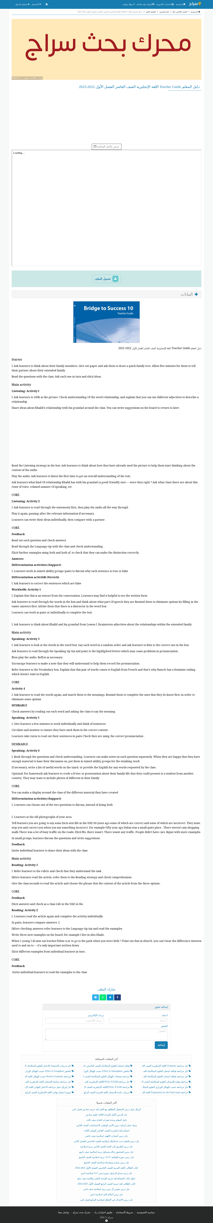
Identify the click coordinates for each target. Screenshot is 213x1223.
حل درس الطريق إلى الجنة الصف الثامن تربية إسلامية (106, 1146)
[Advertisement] (106, 117)
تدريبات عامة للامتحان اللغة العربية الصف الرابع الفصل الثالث (105, 1092)
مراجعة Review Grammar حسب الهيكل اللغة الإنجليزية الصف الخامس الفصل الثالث (47, 1076)
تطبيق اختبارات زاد (103, 1212)
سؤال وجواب (127, 4)
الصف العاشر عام (180, 12)
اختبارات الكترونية (164, 4)
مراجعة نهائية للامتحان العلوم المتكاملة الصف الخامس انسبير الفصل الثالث (164, 1082)
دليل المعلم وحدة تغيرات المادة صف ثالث (106, 1120)
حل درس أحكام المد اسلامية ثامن (106, 1194)
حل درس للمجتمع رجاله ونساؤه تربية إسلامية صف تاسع (106, 1152)
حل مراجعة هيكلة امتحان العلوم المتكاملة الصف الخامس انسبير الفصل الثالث (164, 1071)
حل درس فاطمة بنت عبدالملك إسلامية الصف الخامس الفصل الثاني (106, 1141)
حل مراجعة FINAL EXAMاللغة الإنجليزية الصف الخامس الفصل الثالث (105, 1082)
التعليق (164, 1026)
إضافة (161, 1045)
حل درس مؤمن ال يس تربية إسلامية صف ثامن (106, 1189)
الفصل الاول (151, 12)
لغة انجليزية (164, 12)
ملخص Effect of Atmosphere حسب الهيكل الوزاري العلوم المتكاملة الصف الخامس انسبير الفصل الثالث (105, 1071)
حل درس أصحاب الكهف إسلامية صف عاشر (106, 1136)
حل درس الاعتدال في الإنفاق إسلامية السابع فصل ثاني (106, 1200)
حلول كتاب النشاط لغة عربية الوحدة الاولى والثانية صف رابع (106, 1178)
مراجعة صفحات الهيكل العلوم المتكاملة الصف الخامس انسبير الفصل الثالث (105, 1076)
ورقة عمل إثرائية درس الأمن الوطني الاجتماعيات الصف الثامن (106, 1125)
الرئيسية (179, 4)
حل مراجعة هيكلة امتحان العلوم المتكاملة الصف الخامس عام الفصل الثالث (164, 1076)
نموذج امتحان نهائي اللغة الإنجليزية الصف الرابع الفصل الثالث (47, 1092)
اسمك (165, 1015)
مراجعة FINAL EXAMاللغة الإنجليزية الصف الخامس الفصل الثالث (105, 1087)
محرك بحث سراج (81, 1212)
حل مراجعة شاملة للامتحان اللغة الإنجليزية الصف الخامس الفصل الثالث (47, 1082)
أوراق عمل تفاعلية (144, 4)
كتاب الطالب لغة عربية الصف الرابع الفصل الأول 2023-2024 (106, 1184)
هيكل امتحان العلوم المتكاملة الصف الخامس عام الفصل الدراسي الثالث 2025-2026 (105, 1066)
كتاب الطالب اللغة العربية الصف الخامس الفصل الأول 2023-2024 (106, 1168)
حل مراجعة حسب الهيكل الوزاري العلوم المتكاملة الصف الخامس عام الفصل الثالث (164, 1087)
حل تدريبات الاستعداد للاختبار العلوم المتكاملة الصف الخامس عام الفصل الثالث (47, 1066)
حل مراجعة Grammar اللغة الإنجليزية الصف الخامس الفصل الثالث (164, 1066)
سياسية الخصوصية (146, 1212)
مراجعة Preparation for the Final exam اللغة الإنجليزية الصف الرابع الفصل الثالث (164, 1092)
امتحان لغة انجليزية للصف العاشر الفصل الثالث (106, 1130)
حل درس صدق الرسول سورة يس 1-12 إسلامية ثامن (106, 1173)
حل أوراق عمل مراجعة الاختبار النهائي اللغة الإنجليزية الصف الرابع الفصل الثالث (47, 1087)
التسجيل (35, 4)
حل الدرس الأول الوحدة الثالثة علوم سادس (106, 1114)
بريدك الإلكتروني (96, 1015)
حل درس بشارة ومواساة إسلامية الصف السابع (106, 1162)
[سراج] (195, 4)
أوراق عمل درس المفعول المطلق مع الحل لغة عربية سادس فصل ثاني (106, 1109)
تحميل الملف (103, 278)
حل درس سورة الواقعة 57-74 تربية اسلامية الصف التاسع (106, 1157)
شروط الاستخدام (124, 1212)
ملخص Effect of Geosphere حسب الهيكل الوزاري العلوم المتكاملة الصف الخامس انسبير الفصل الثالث (47, 1071)
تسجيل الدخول (21, 4)
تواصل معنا (63, 1212)
